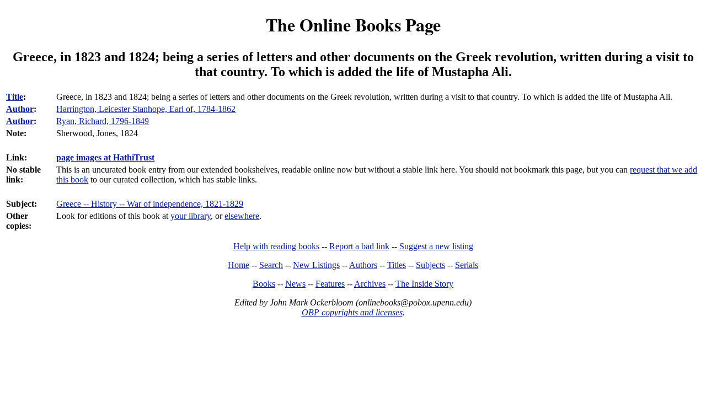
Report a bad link (359, 246)
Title (14, 96)
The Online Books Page (353, 24)
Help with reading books (276, 246)
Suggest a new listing (436, 246)
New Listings (316, 265)
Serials (466, 265)
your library (190, 216)
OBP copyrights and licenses (352, 312)
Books (264, 283)
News (295, 283)
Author (20, 109)
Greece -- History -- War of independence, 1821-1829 (149, 203)
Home (238, 265)
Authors (363, 265)
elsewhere (241, 216)
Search (271, 265)
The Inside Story (424, 283)
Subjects (430, 265)
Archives (370, 283)
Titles (396, 265)
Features (330, 283)
